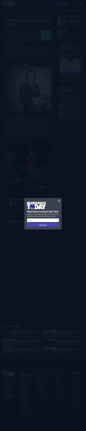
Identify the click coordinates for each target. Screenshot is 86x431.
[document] (43, 215)
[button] (59, 201)
